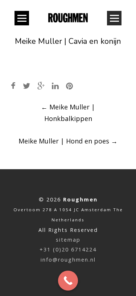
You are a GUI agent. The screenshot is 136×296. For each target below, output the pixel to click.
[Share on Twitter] (26, 85)
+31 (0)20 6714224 (68, 249)
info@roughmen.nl (68, 259)
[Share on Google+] (41, 85)
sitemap (68, 239)
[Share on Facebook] (13, 85)
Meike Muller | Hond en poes (68, 141)
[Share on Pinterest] (69, 85)
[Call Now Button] (68, 281)
